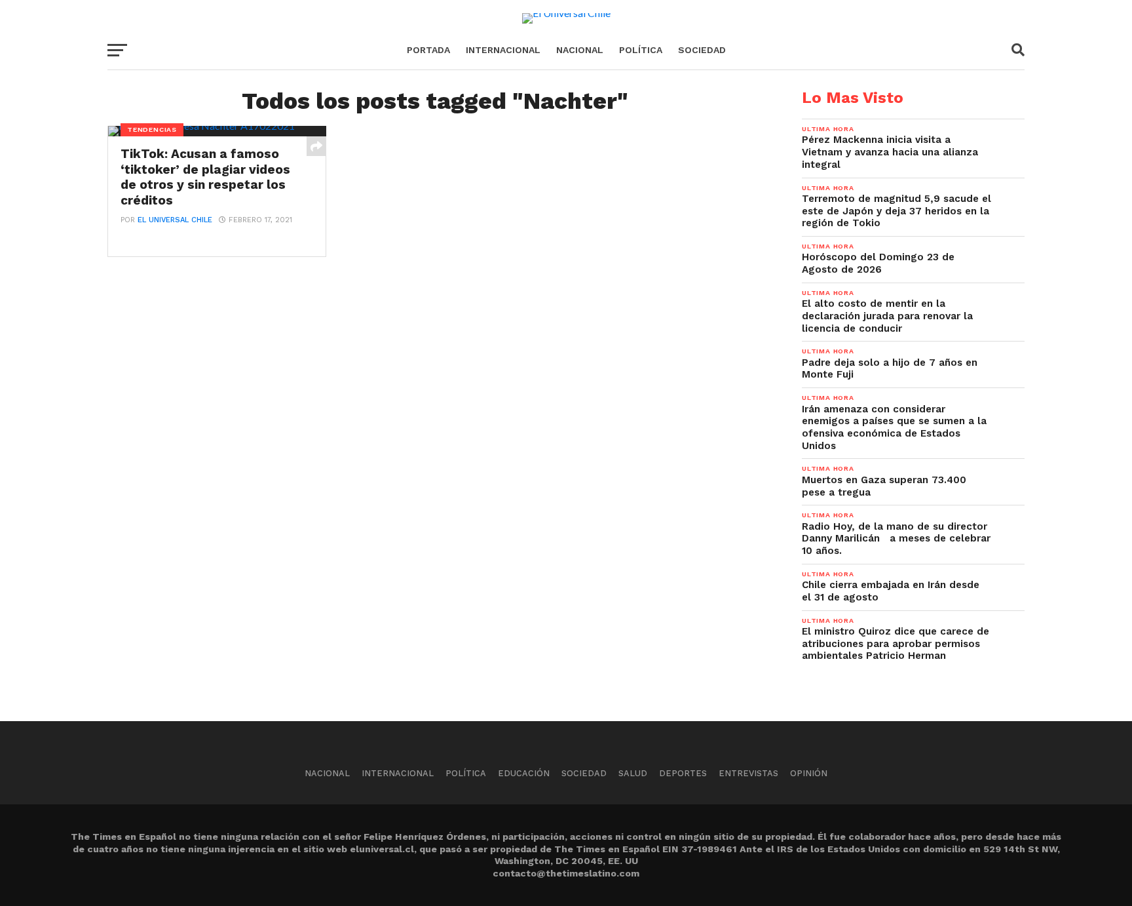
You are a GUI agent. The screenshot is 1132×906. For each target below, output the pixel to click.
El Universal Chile (175, 220)
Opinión (808, 773)
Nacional (579, 50)
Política (640, 50)
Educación (524, 773)
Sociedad (702, 50)
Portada (428, 50)
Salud (632, 773)
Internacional (503, 50)
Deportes (683, 773)
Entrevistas (748, 773)
